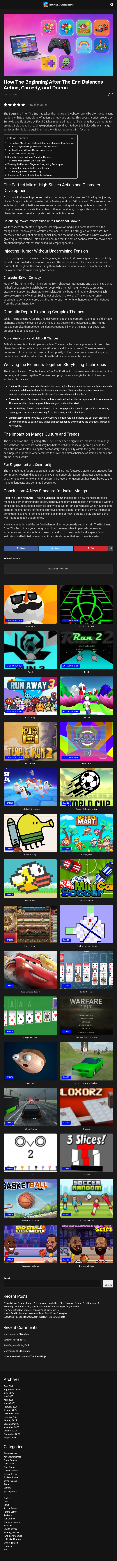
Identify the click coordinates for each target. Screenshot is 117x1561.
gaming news (10, 1491)
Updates (8, 1546)
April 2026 (8, 1386)
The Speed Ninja (38, 1356)
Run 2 (86, 672)
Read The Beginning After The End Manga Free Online (36, 497)
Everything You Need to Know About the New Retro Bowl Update (34, 1317)
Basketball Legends (30, 1266)
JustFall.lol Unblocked (30, 809)
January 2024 (10, 1420)
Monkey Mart (86, 855)
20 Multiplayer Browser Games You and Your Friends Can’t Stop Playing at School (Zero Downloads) (51, 1303)
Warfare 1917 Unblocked (86, 1037)
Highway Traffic (30, 1129)
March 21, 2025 (10, 94)
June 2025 (9, 1393)
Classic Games (11, 1470)
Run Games (9, 1518)
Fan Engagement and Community (26, 171)
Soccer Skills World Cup (87, 809)
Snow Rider (30, 626)
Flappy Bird (30, 900)
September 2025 (12, 1389)
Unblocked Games (12, 1539)
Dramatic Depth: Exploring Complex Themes (29, 157)
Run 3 (30, 672)
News (6, 1505)
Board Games (10, 1460)
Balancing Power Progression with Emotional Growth (35, 146)
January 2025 (10, 1410)
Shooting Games (12, 1522)
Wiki (5, 1549)
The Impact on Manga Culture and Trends (28, 168)
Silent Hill (8, 1525)
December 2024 (11, 1413)
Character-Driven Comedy (23, 153)
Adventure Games (12, 1457)
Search (7, 1278)
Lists (6, 1501)
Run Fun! (86, 718)
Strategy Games (11, 1532)
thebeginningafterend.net (32, 197)
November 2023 (11, 1427)
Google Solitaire (30, 1037)
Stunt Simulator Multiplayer (87, 1083)
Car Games (9, 1463)
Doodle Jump (30, 855)
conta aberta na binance (15, 1356)
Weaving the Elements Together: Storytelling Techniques (35, 164)
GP (5, 1494)
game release (10, 1481)
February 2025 (11, 1407)
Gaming (7, 1487)
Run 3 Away (30, 718)
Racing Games (11, 1512)
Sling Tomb (24, 1351)
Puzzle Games (11, 1508)
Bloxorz (86, 1129)
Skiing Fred (24, 1334)
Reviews (8, 1515)
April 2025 (8, 1400)
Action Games (10, 1453)
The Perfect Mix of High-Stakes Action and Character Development (40, 143)
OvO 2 (30, 1175)
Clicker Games (10, 1474)
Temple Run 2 (30, 763)
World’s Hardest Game (87, 946)
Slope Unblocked (86, 626)
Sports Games (10, 1529)
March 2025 (9, 1403)
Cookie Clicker (30, 946)
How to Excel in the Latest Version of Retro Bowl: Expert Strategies (35, 1313)
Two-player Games (13, 1536)
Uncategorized (11, 1543)
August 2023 (10, 1437)
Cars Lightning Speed (30, 992)
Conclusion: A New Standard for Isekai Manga (30, 175)
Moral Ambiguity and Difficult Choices (28, 161)
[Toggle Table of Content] (70, 138)
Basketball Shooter (30, 1220)
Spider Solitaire (87, 992)
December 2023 (11, 1424)
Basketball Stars (86, 1266)
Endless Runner (14, 620)
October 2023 (10, 1430)
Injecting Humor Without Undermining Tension (30, 150)
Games (10, 803)
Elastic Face (30, 1083)
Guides (7, 1498)
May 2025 (8, 1396)
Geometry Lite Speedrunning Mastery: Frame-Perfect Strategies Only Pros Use (41, 1306)
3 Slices (86, 1175)
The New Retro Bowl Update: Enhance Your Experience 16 (31, 1310)
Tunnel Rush (86, 763)
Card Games (10, 1467)
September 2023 (12, 1434)
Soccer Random (87, 1220)
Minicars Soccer (87, 900)
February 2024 (11, 1417)
